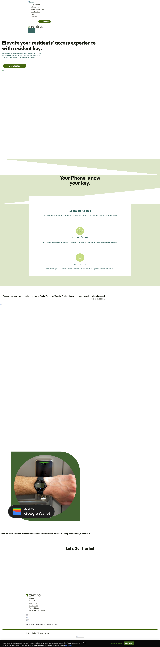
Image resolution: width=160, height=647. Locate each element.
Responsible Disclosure (37, 610)
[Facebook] (80, 618)
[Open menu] (31, 30)
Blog (32, 14)
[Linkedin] (80, 620)
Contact (34, 17)
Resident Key (35, 12)
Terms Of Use (34, 608)
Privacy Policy (34, 603)
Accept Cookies (129, 643)
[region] (80, 643)
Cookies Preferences (116, 643)
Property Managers (37, 9)
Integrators (35, 7)
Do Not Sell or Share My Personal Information (41, 624)
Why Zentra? (35, 5)
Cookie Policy (33, 606)
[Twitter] (80, 615)
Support (32, 601)
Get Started (44, 22)
